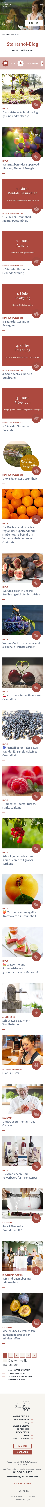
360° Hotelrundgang (19, 1370)
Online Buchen (21, 1416)
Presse (12, 1496)
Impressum (31, 1496)
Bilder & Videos (21, 1425)
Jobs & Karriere (20, 1438)
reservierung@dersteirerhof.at (22, 1476)
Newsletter (22, 1432)
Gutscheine (23, 1429)
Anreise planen (22, 1483)
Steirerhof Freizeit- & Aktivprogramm (20, 1378)
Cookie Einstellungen (22, 1500)
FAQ (27, 1422)
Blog (26, 1435)
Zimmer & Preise (16, 1373)
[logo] (6, 4)
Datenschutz (20, 1496)
